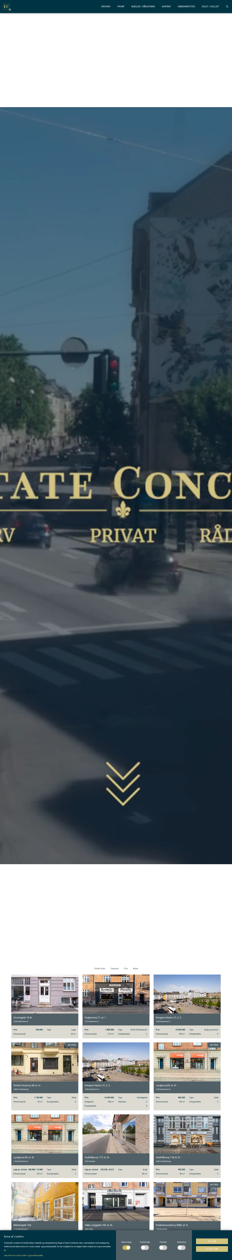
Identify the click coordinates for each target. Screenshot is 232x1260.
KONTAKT (166, 6)
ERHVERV (105, 6)
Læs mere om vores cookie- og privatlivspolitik (23, 1255)
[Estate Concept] (6, 6)
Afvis (212, 1241)
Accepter (212, 1249)
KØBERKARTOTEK (186, 6)
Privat (120, 6)
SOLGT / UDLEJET (210, 6)
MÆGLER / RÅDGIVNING (143, 6)
